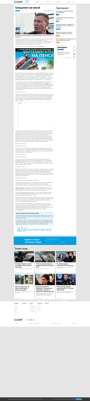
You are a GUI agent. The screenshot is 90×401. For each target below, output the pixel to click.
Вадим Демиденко (33, 307)
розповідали (20, 74)
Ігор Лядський (32, 310)
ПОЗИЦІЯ (37, 1)
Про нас (16, 323)
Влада (50, 229)
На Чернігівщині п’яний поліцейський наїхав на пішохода (23, 265)
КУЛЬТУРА (58, 1)
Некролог (39, 310)
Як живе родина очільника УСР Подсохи (65, 264)
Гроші (46, 229)
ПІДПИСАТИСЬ (68, 57)
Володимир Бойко (33, 309)
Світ (15, 314)
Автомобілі (48, 230)
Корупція (42, 229)
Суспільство (25, 230)
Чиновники (19, 230)
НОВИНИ (26, 1)
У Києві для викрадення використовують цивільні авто (45, 265)
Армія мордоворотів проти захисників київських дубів (22, 288)
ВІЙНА (57, 21)
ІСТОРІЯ (57, 35)
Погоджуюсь (78, 399)
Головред (31, 305)
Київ (39, 230)
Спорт (15, 311)
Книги (38, 307)
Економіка (16, 307)
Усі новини (16, 305)
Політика (58, 252)
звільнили (44, 79)
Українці (35, 230)
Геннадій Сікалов (32, 306)
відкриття (33, 75)
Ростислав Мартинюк (33, 311)
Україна (30, 230)
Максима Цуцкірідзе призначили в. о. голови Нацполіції (65, 288)
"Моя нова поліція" (35, 229)
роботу (51, 77)
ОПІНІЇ (48, 1)
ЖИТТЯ (69, 1)
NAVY (24, 231)
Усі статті (39, 305)
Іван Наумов (19, 231)
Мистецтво (39, 309)
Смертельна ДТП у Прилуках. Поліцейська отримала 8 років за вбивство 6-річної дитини (45, 289)
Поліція (18, 229)
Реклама (74, 323)
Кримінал (17, 252)
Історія (38, 306)
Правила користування (56, 323)
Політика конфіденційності (34, 323)
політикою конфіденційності (47, 399)
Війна (37, 252)
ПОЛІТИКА (17, 10)
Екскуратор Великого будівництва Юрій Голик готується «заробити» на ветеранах (65, 26)
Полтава (15, 313)
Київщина (43, 230)
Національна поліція (25, 229)
